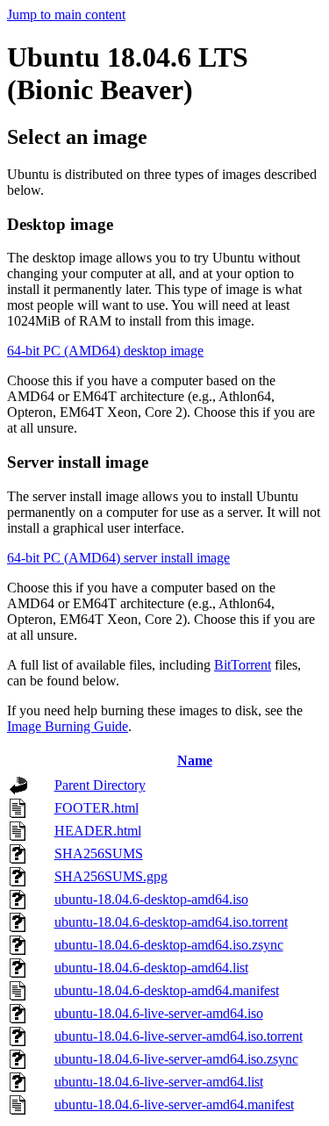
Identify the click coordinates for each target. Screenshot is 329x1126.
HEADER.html (97, 830)
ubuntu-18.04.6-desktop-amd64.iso (151, 899)
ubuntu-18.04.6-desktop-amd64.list (151, 967)
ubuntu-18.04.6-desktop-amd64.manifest (166, 990)
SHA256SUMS (98, 853)
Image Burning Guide (67, 726)
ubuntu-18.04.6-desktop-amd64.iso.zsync (168, 944)
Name (194, 760)
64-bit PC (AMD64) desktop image (105, 350)
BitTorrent (242, 664)
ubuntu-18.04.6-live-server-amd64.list (158, 1081)
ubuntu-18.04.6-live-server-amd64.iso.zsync (176, 1058)
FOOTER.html (96, 807)
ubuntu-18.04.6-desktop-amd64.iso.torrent (171, 921)
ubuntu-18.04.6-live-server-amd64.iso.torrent (178, 1036)
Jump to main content (66, 14)
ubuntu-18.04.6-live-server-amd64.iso (158, 1013)
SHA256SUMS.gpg (111, 876)
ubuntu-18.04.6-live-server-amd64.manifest (174, 1104)
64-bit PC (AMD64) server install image (118, 557)
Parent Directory (100, 785)
